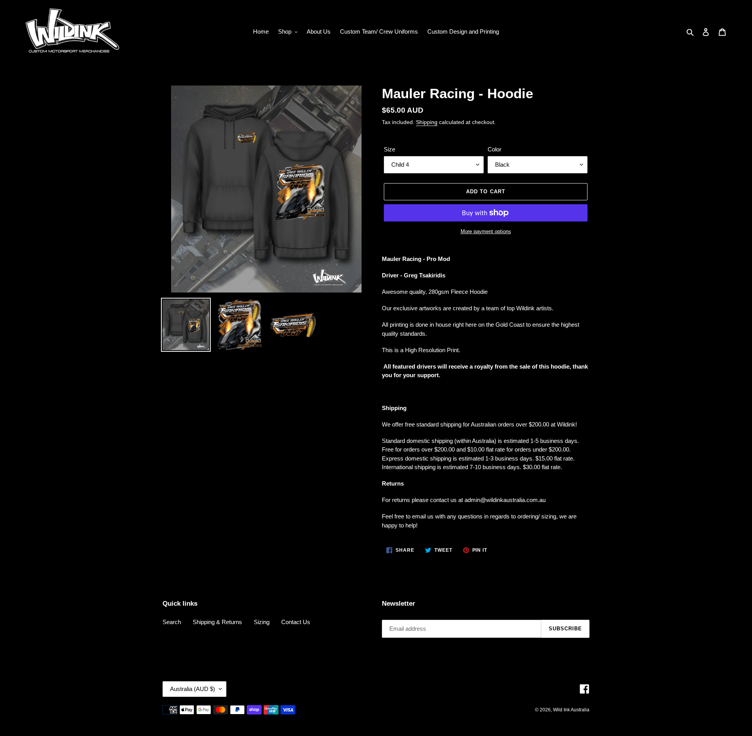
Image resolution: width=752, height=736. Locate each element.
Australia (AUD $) (192, 689)
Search (172, 622)
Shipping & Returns (217, 622)
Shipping (426, 122)
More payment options (486, 231)
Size (389, 149)
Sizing (261, 622)
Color (494, 149)
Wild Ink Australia (571, 710)
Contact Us (295, 622)
